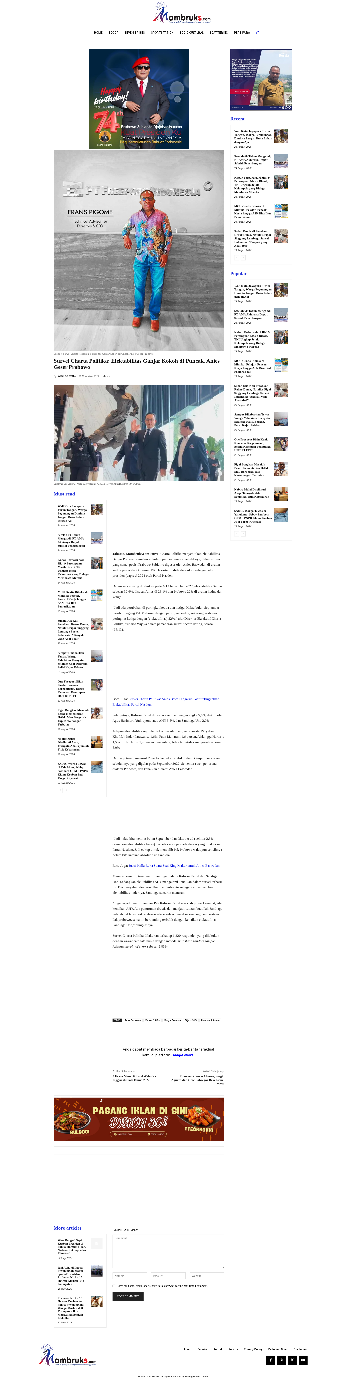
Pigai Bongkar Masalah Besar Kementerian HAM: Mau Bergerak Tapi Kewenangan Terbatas (73, 717)
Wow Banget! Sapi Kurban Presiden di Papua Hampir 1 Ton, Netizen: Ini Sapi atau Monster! (72, 1247)
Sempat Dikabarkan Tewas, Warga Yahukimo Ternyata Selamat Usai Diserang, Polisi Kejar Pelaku (73, 660)
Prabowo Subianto (210, 1020)
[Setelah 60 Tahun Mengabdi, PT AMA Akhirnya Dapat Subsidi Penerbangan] (97, 538)
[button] (258, 32)
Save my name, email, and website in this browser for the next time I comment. (163, 1285)
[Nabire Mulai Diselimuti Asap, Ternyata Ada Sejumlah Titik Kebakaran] (97, 742)
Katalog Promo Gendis (196, 1376)
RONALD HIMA (66, 376)
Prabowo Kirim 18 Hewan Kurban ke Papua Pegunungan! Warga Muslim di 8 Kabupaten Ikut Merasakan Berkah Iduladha (71, 1308)
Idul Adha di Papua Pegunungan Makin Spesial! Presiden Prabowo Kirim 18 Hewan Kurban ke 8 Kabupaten (71, 1276)
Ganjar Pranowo (172, 1020)
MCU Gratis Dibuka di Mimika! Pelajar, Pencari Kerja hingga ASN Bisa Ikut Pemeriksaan (73, 599)
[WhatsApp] (220, 375)
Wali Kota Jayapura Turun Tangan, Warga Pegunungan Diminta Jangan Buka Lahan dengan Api (72, 513)
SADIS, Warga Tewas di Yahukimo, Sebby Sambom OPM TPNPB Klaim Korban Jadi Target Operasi (73, 771)
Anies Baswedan (133, 1020)
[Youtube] (303, 1360)
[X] (202, 375)
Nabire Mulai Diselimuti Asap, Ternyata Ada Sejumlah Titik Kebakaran (251, 493)
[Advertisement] (168, 519)
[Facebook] (193, 375)
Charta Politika (152, 1020)
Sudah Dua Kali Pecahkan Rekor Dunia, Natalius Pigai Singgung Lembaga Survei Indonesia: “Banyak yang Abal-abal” (252, 238)
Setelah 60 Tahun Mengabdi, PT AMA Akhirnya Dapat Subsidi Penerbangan (252, 160)
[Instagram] (281, 1360)
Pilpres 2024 (191, 1020)
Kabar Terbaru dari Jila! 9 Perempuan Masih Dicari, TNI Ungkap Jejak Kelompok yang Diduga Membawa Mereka (252, 185)
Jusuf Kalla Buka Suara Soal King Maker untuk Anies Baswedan (174, 866)
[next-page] (66, 790)
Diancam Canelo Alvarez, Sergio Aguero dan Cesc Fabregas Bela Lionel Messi (197, 1080)
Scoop (57, 353)
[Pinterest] (211, 375)
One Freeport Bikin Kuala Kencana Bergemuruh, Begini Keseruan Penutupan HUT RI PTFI (71, 689)
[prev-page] (60, 790)
